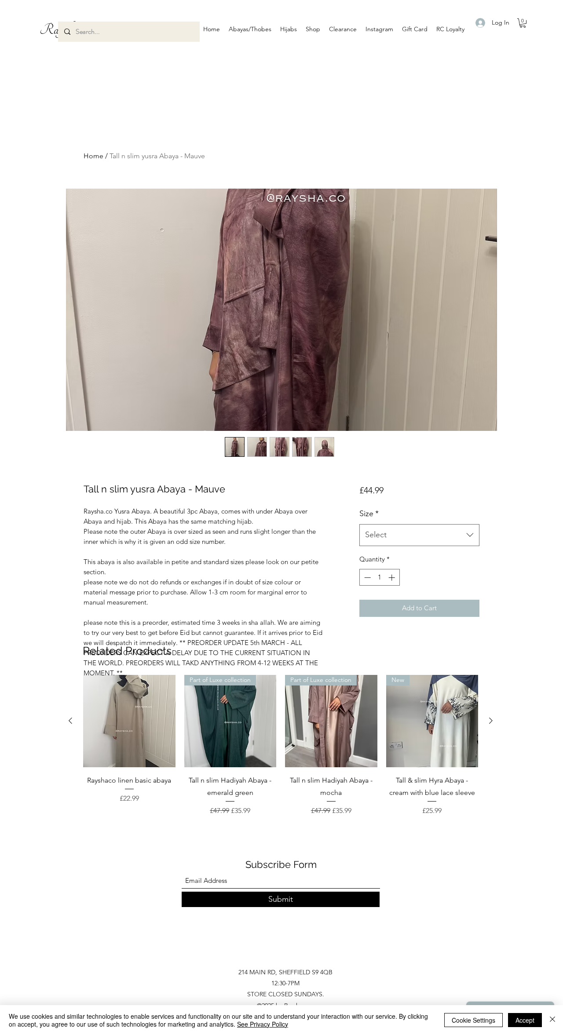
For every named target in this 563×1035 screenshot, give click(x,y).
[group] (280, 745)
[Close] (552, 1020)
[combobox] (419, 535)
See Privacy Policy (262, 1024)
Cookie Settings (473, 1020)
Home (93, 156)
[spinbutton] (379, 577)
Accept (524, 1020)
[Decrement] (367, 577)
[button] (250, 29)
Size (369, 513)
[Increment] (392, 577)
